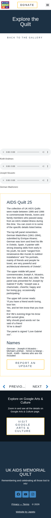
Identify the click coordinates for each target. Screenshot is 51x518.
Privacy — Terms (20, 504)
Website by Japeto (25, 512)
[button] (47, 5)
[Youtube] (25, 494)
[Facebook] (18, 494)
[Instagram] (32, 494)
